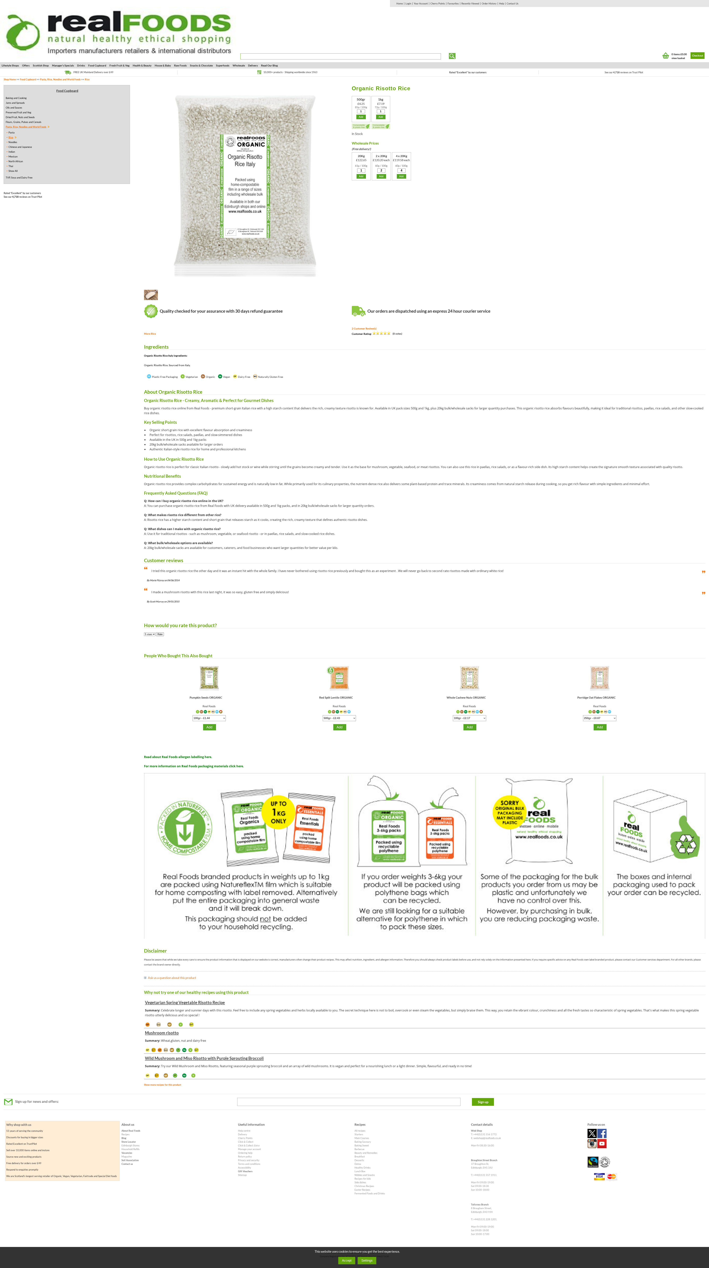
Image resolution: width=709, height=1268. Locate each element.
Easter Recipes (362, 1189)
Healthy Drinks (362, 1167)
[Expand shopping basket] (665, 55)
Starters (358, 1134)
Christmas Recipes (364, 1186)
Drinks (81, 65)
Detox (357, 1163)
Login (408, 3)
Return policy (245, 1156)
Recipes (125, 1134)
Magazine (126, 1156)
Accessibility (244, 1167)
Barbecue (359, 1149)
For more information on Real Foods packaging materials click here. (194, 766)
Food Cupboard (97, 65)
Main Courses (361, 1138)
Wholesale (239, 65)
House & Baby (163, 65)
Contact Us (512, 3)
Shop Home (10, 79)
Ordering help (245, 1152)
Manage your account (249, 1149)
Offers (26, 65)
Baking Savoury (362, 1141)
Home (399, 3)
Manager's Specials (63, 65)
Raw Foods (180, 65)
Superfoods (222, 65)
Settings (367, 1260)
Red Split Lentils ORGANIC (336, 697)
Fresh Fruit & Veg (119, 65)
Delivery (253, 65)
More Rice (150, 333)
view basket (678, 58)
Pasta (11, 132)
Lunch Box (359, 1171)
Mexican (13, 156)
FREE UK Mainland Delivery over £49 (93, 72)
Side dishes (360, 1182)
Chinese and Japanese (20, 146)
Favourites (453, 3)
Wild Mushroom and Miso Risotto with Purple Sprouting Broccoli (204, 1058)
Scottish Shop (41, 65)
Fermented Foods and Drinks (369, 1193)
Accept (347, 1260)
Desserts (359, 1160)
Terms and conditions (249, 1163)
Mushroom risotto (162, 1032)
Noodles (12, 142)
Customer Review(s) (364, 328)
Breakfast (359, 1156)
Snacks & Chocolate (201, 65)
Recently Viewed (470, 3)
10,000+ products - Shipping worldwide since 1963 (290, 72)
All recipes (359, 1130)
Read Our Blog (269, 65)
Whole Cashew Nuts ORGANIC (466, 697)
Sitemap (242, 1174)
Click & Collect (245, 1141)
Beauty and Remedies (365, 1152)
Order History (489, 3)
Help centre (244, 1130)
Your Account (421, 3)
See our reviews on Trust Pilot (624, 72)
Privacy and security (248, 1160)
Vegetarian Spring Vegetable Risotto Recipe (185, 1002)
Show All (13, 170)
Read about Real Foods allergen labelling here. (178, 757)
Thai (10, 166)
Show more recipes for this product (162, 1084)
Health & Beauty (142, 65)
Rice (87, 79)
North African (15, 161)
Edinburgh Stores (130, 1145)
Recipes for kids (362, 1178)
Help (501, 3)
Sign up (483, 1102)
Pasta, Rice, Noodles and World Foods (60, 79)
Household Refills (130, 1149)
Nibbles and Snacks (364, 1174)
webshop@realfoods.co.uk (487, 1138)
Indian (11, 151)
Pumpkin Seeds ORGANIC (206, 697)
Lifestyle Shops (10, 65)
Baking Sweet (361, 1145)
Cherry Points (437, 3)
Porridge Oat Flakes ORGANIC (596, 697)
